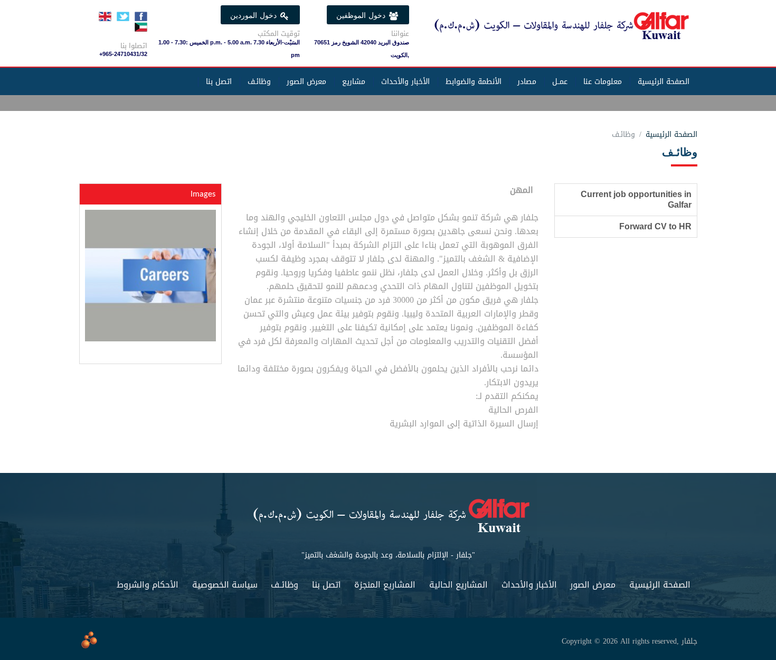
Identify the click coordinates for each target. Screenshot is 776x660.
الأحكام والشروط (147, 585)
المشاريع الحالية (458, 585)
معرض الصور (306, 82)
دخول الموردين (254, 15)
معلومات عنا (602, 82)
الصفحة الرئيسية (663, 82)
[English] (105, 17)
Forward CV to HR (655, 226)
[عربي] (141, 28)
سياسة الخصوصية (225, 585)
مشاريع (353, 82)
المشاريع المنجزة (384, 585)
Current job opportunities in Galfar (636, 199)
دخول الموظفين (362, 15)
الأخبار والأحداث (405, 82)
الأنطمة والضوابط (473, 82)
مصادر (526, 82)
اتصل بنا (219, 82)
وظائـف (259, 82)
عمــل (559, 82)
